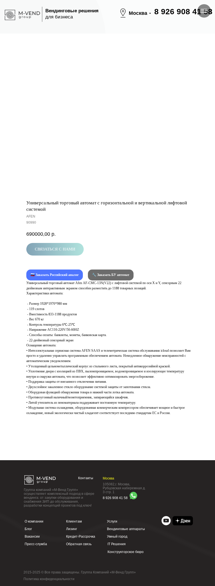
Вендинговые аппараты (126, 529)
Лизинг (71, 529)
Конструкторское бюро (126, 552)
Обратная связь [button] (79, 544)
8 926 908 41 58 (183, 11)
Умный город (117, 536)
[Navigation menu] (204, 11)
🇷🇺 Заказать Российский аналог (55, 275)
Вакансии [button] (32, 536)
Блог (28, 529)
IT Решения (117, 544)
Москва (138, 13)
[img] (166, 520)
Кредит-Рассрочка (80, 536)
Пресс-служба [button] (36, 544)
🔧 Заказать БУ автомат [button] (110, 275)
